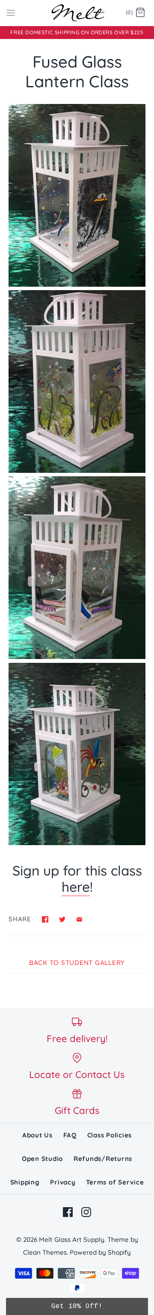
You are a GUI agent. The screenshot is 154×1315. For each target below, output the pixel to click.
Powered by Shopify (100, 1252)
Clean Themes (45, 1252)
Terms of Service (115, 1182)
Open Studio (42, 1159)
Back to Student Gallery (77, 963)
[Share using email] (79, 919)
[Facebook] (68, 1212)
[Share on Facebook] (45, 919)
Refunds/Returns (103, 1159)
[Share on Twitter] (62, 919)
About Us (37, 1135)
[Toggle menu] (10, 12)
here (76, 886)
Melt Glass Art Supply (71, 1239)
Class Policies (109, 1135)
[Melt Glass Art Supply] (77, 12)
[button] (77, 1306)
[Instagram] (86, 1212)
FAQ (70, 1135)
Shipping (25, 1182)
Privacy (62, 1182)
